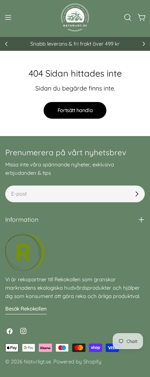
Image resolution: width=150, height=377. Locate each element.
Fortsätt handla (75, 110)
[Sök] (128, 17)
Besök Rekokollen (26, 308)
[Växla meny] (8, 17)
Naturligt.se (37, 361)
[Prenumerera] (136, 194)
